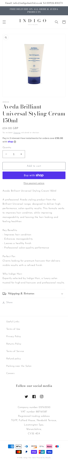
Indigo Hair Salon (30, 457)
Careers (10, 373)
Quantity (7, 147)
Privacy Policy (13, 336)
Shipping (16, 133)
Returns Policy (13, 344)
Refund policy (13, 359)
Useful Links (12, 322)
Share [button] (9, 302)
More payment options (34, 183)
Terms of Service (15, 351)
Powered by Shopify (44, 457)
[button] (4, 22)
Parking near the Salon (19, 366)
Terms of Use (13, 329)
